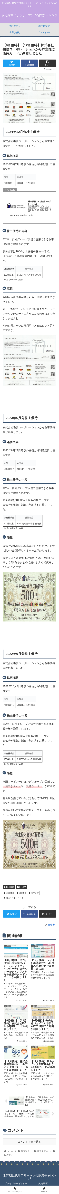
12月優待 (9, 887)
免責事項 (43, 1183)
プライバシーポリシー (16, 1183)
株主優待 (34, 893)
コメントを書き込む (29, 1141)
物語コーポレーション (15, 898)
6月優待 (22, 887)
